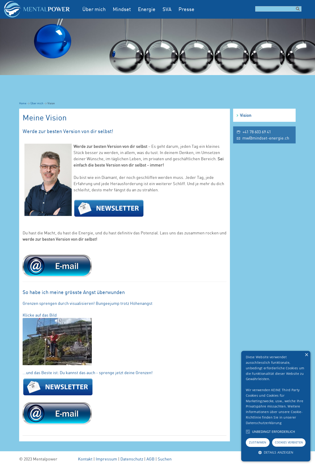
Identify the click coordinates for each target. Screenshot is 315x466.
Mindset (122, 9)
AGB (150, 458)
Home (22, 103)
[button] (248, 431)
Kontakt (85, 458)
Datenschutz (131, 458)
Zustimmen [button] (257, 442)
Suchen (165, 458)
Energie (146, 9)
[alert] (275, 406)
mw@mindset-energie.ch (265, 137)
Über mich (94, 9)
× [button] (306, 355)
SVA (167, 9)
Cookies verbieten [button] (289, 442)
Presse (186, 9)
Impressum (106, 458)
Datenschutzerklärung (264, 423)
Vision (245, 115)
